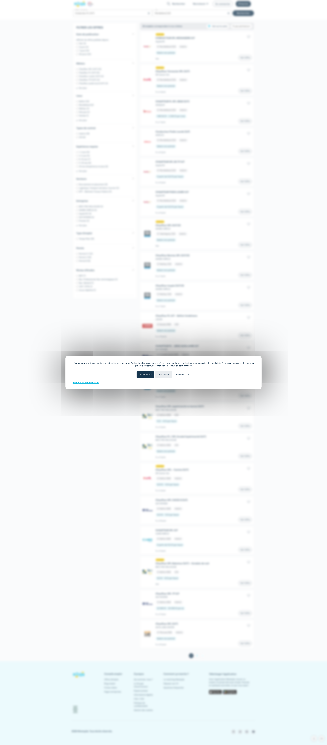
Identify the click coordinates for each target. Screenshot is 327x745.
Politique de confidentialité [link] (86, 382)
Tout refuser (164, 374)
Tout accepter (145, 374)
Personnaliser (182, 374)
